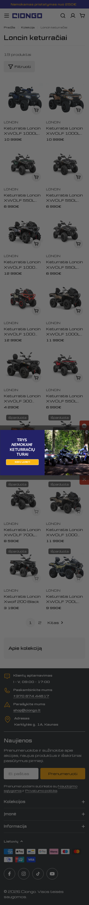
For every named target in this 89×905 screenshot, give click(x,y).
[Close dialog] (87, 432)
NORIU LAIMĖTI (22, 462)
